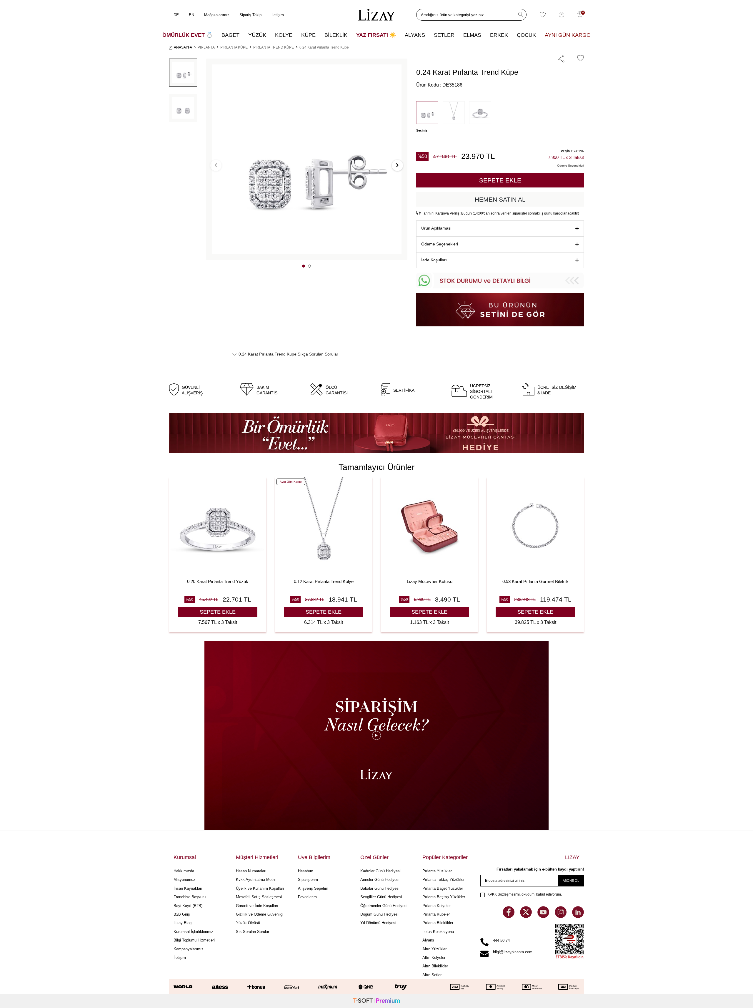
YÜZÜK (257, 35)
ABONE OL (571, 880)
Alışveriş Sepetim (313, 888)
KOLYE (283, 35)
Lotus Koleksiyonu (438, 931)
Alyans (428, 940)
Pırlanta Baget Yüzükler (442, 888)
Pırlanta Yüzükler (437, 871)
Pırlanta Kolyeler (436, 906)
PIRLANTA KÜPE (234, 47)
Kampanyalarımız (189, 949)
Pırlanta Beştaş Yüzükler (443, 897)
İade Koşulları (434, 260)
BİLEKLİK (335, 35)
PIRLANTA (206, 47)
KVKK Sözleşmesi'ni (503, 894)
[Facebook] (509, 916)
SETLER (444, 35)
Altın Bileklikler (435, 966)
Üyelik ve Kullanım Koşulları (260, 888)
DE (176, 15)
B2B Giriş (182, 914)
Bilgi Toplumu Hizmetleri (194, 940)
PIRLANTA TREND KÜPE (273, 47)
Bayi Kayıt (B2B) (188, 906)
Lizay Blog (182, 923)
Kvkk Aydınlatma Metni (256, 879)
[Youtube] (543, 916)
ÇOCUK (526, 35)
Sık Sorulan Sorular (252, 931)
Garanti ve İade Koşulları (257, 906)
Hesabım (305, 871)
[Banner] (376, 433)
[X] (526, 916)
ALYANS (415, 35)
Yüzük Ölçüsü (248, 923)
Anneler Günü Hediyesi (379, 879)
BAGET (230, 35)
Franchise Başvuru (190, 897)
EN (191, 15)
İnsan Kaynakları (188, 888)
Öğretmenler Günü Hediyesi (383, 906)
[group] (306, 159)
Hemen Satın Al (500, 199)
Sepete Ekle (500, 180)
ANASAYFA (183, 47)
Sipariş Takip (250, 15)
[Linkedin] (578, 916)
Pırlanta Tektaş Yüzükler (443, 879)
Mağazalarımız (216, 15)
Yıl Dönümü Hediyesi (378, 923)
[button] (303, 266)
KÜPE (308, 35)
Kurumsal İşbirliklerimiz (193, 931)
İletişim (277, 15)
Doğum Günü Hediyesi (379, 914)
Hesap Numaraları (251, 871)
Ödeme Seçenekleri (439, 244)
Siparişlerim (308, 879)
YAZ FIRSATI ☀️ (376, 35)
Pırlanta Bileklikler (437, 923)
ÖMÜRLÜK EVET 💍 (187, 35)
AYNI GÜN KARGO (568, 35)
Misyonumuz (184, 879)
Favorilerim (307, 897)
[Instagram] (561, 916)
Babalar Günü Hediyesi (379, 888)
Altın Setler (432, 975)
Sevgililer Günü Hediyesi (381, 897)
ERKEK (499, 35)
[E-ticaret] (376, 1001)
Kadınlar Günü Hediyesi (380, 871)
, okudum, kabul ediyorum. (524, 894)
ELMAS (472, 35)
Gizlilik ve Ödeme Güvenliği (259, 914)
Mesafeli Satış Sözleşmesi (259, 897)
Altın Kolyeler (433, 957)
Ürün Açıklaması (436, 228)
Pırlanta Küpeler (436, 914)
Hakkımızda (184, 871)
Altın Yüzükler (434, 949)
